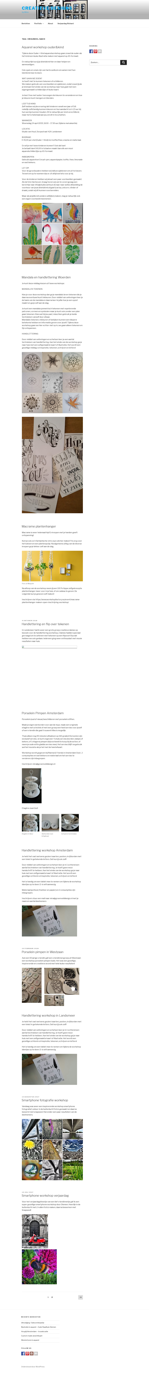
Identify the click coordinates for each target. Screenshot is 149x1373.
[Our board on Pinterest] (27, 1353)
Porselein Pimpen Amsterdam (43, 713)
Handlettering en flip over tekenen (45, 624)
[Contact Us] (36, 1353)
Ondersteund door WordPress (33, 1367)
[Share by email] (100, 51)
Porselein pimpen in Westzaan (42, 952)
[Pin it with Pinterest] (95, 51)
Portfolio (38, 23)
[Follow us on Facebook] (23, 1353)
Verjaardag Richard (66, 23)
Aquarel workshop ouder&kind (43, 47)
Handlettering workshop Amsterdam (47, 850)
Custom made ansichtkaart (31, 1336)
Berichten (26, 23)
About (50, 23)
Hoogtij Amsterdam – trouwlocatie (34, 1331)
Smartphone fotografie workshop (45, 1100)
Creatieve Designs (47, 8)
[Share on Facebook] (91, 51)
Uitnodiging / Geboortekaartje (32, 1323)
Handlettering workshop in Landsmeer (48, 1015)
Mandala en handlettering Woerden (46, 277)
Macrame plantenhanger (39, 526)
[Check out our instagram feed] (32, 1353)
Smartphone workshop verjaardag (45, 1195)
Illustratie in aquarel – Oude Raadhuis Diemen (38, 1327)
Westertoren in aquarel (30, 1340)
